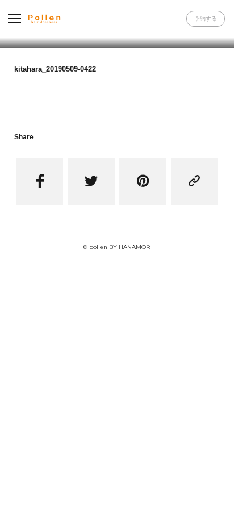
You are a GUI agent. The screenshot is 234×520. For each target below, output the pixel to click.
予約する (205, 18)
